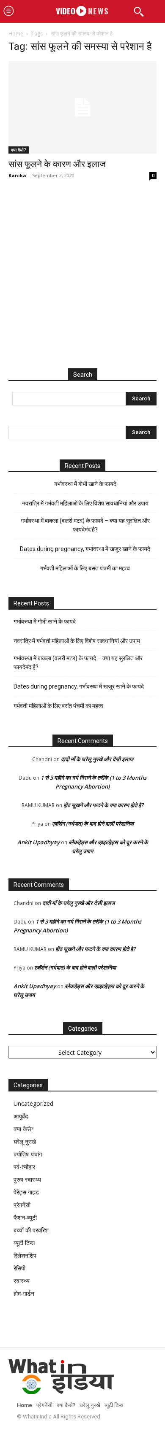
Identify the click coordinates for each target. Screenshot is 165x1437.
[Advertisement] (82, 282)
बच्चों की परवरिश (31, 1230)
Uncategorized (33, 1103)
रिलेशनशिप (25, 1255)
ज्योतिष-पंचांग (28, 1154)
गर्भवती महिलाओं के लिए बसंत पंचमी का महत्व (85, 568)
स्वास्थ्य (22, 1281)
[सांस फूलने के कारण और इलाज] (82, 107)
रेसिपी (19, 1268)
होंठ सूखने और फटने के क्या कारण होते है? (103, 805)
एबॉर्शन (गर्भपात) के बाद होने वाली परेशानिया (93, 823)
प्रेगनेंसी (22, 1205)
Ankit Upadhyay (38, 842)
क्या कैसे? (18, 150)
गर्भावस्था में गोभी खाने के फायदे (85, 484)
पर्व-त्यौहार (24, 1167)
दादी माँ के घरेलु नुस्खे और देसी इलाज (97, 759)
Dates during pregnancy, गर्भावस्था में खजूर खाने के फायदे (85, 549)
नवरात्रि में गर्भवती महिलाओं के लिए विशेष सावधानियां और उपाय (85, 503)
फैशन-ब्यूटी (25, 1217)
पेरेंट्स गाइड (26, 1192)
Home (15, 33)
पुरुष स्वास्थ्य (27, 1179)
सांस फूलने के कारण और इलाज (57, 164)
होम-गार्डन (24, 1293)
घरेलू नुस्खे (25, 1141)
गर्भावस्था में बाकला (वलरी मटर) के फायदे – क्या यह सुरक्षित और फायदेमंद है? (85, 525)
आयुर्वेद (21, 1116)
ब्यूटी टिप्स (24, 1243)
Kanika (17, 175)
